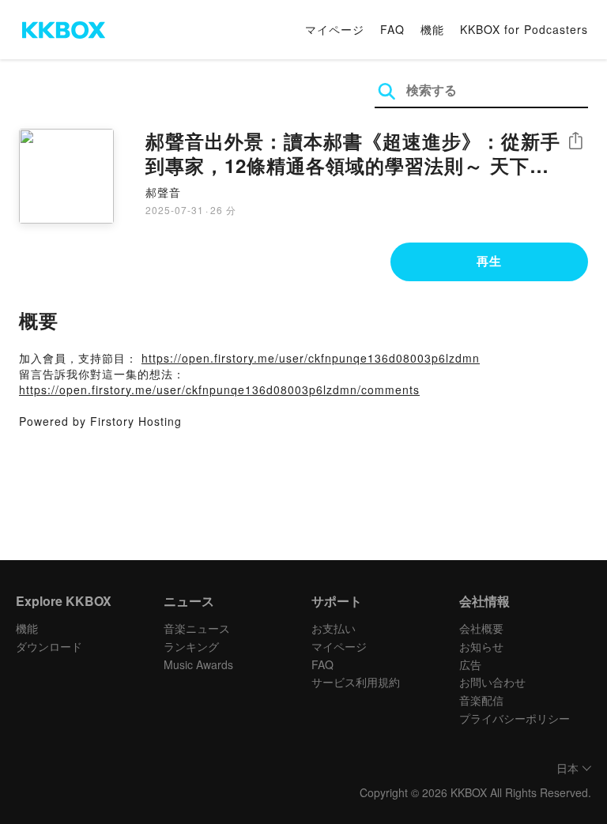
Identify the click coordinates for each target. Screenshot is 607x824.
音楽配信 (481, 700)
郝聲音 (163, 192)
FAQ (392, 29)
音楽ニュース (197, 628)
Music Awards (198, 664)
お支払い (333, 628)
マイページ (334, 29)
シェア (575, 141)
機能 (432, 29)
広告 (470, 664)
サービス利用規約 (355, 682)
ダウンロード (49, 646)
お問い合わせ (492, 682)
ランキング (191, 646)
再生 (489, 260)
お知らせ (481, 646)
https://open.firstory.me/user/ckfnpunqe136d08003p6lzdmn (310, 358)
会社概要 (481, 628)
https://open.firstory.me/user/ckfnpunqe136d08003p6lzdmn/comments (219, 389)
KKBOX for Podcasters (524, 29)
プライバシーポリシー (514, 718)
